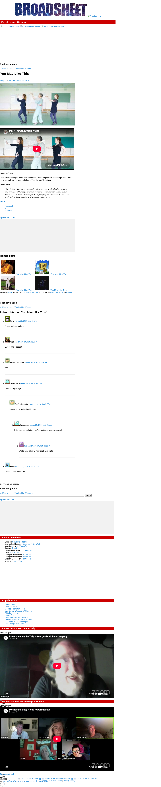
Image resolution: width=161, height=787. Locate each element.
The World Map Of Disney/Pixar (18, 622)
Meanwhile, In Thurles (10, 68)
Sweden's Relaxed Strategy (16, 617)
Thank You (24, 546)
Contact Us (45, 781)
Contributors (56, 781)
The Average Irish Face (14, 624)
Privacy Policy (69, 781)
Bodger (3, 81)
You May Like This (30, 292)
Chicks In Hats (11, 607)
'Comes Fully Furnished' (15, 609)
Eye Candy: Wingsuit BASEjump (18, 611)
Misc (10, 292)
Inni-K (3, 201)
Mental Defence (11, 605)
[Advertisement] (58, 44)
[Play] (1, 700)
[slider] (26, 781)
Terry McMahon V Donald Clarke (18, 619)
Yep (25, 446)
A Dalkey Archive (12, 613)
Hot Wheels (27, 68)
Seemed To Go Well (31, 544)
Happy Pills (9, 615)
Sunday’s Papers (19, 542)
